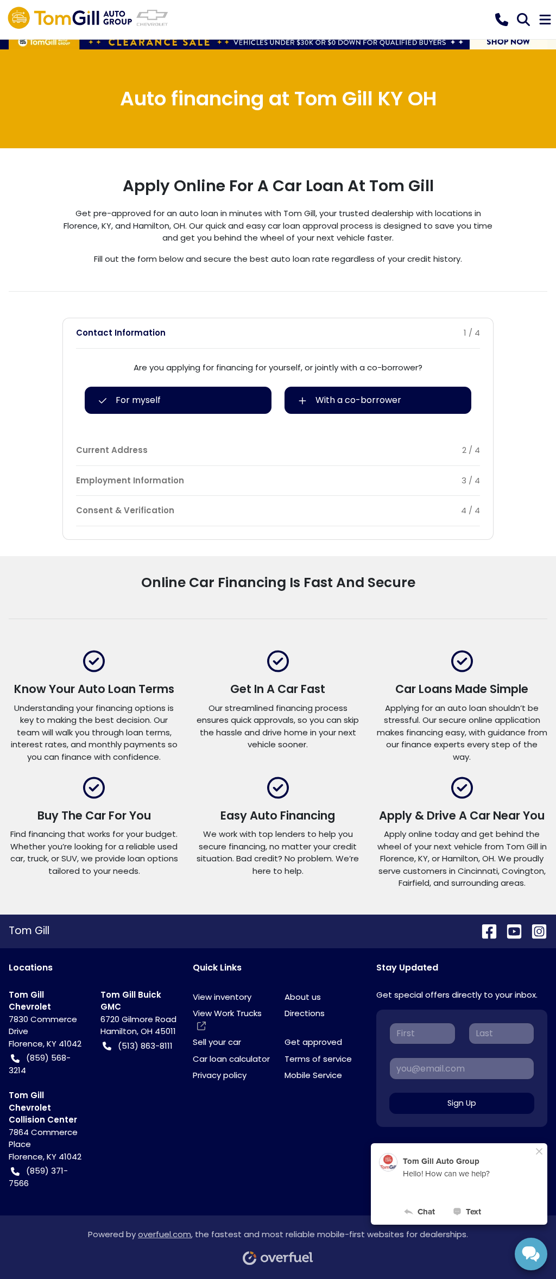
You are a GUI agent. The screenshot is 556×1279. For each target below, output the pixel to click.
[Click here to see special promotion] (278, 41)
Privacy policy (220, 1075)
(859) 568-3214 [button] (40, 1064)
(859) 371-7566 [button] (38, 1177)
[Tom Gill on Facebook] (484, 930)
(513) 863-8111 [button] (145, 1045)
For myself (138, 400)
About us (303, 997)
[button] (502, 19)
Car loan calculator (231, 1058)
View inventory (222, 997)
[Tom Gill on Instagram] (534, 930)
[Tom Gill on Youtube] (509, 930)
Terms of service (318, 1058)
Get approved (313, 1042)
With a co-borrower (358, 400)
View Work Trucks (227, 1013)
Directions (305, 1013)
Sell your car (217, 1042)
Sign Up (461, 1103)
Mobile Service (313, 1075)
